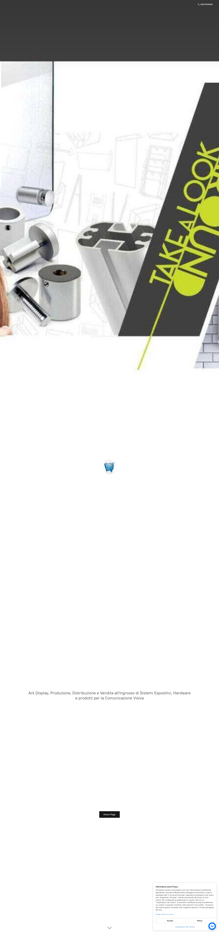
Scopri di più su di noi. (165, 914)
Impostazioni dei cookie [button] (184, 927)
